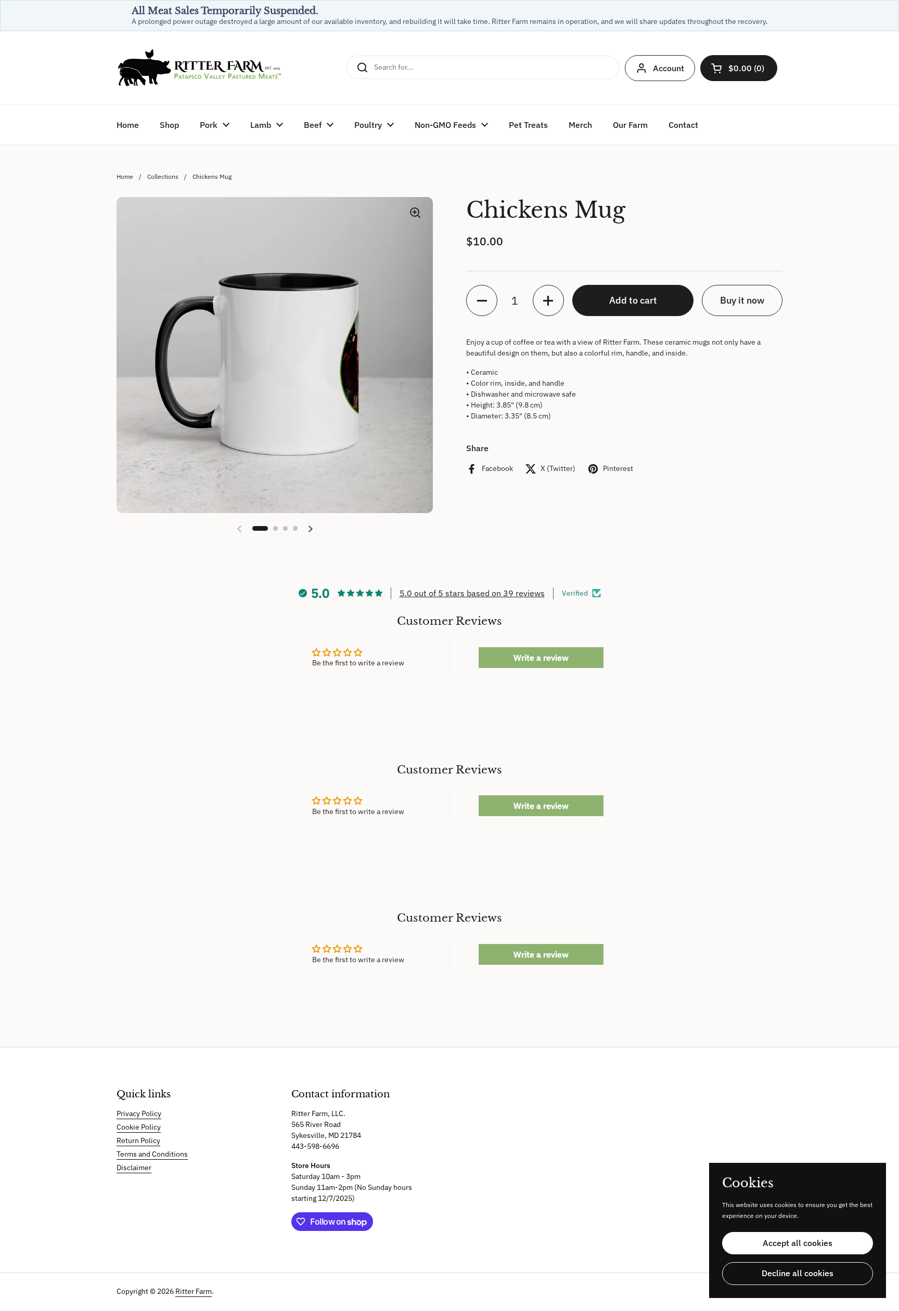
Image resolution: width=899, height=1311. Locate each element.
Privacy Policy (139, 1113)
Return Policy (138, 1140)
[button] (738, 68)
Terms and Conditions (152, 1154)
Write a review (541, 657)
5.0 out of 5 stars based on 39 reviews (472, 593)
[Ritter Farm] (200, 68)
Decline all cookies (797, 1273)
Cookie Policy (139, 1127)
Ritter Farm (193, 1291)
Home (125, 176)
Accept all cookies (797, 1243)
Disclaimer (134, 1167)
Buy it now (742, 301)
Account (668, 68)
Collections (162, 176)
